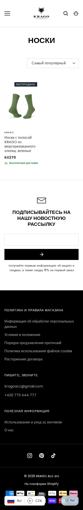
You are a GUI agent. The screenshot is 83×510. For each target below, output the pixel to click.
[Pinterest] (41, 455)
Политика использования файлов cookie (38, 351)
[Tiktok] (53, 455)
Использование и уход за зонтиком (33, 422)
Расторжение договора (23, 359)
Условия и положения (22, 334)
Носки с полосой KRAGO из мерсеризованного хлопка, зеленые (19, 144)
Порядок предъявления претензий (32, 342)
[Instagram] (30, 455)
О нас (9, 430)
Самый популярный (49, 63)
